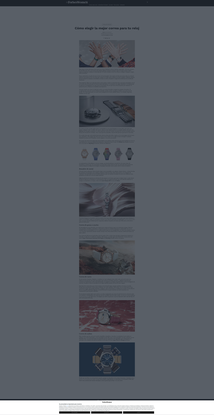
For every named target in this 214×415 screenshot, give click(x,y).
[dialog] (107, 407)
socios (67, 405)
